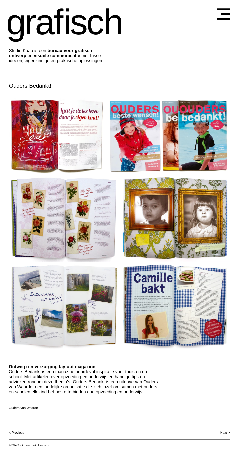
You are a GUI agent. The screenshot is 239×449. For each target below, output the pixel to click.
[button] (223, 14)
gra (29, 22)
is (74, 22)
